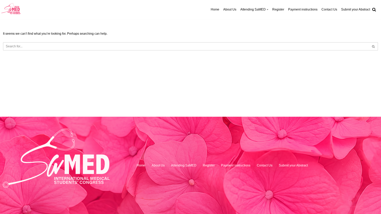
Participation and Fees (247, 43)
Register (278, 9)
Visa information (242, 89)
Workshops (239, 25)
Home (215, 9)
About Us (229, 9)
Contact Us (329, 9)
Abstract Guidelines (245, 61)
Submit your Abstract (355, 9)
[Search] (374, 107)
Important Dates (242, 52)
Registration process (245, 34)
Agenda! (237, 16)
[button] (374, 107)
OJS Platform (240, 70)
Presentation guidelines (247, 79)
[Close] (374, 11)
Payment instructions (303, 9)
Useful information (244, 97)
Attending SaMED (183, 165)
